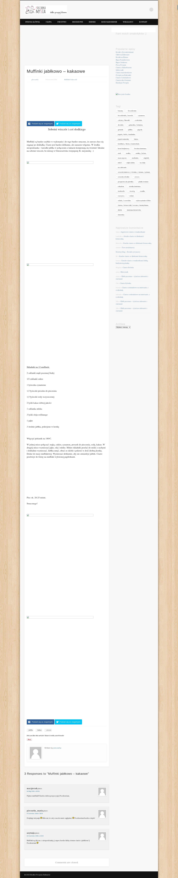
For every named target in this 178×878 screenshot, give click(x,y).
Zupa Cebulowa (121, 62)
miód (119, 163)
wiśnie (131, 196)
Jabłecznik (120, 70)
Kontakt (143, 22)
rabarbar (121, 186)
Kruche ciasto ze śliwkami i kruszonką (137, 243)
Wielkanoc (128, 22)
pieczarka (35, 79)
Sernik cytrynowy (133, 252)
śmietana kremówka (134, 210)
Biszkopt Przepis (122, 83)
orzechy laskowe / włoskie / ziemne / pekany (134, 172)
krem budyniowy (123, 148)
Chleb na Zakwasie (122, 55)
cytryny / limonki (124, 120)
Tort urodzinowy (128, 248)
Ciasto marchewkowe (124, 73)
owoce (48, 730)
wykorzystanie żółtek (143, 200)
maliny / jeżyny (141, 153)
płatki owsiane (143, 182)
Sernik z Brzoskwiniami (124, 52)
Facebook (146, 9)
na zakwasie (122, 167)
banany (120, 111)
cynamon (141, 115)
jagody (140, 130)
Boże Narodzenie (109, 22)
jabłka (31, 730)
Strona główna (32, 22)
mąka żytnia (131, 163)
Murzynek (124, 272)
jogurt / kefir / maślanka (126, 134)
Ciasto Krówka (128, 268)
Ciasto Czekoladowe (123, 78)
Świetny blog (120, 252)
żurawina (121, 215)
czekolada (138, 120)
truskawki (121, 191)
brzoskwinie (132, 111)
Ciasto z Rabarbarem (124, 68)
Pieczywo (61, 22)
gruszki (120, 130)
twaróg (132, 191)
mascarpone (122, 158)
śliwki (120, 210)
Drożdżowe (77, 22)
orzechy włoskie (123, 177)
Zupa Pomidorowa (123, 60)
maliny (128, 153)
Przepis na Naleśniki (123, 75)
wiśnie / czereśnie (124, 200)
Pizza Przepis (121, 65)
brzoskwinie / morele (125, 115)
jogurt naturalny (123, 139)
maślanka (135, 158)
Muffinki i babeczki (70, 79)
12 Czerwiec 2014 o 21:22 (35, 836)
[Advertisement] (66, 45)
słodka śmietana (134, 186)
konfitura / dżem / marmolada (128, 144)
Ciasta (49, 22)
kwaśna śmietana (140, 148)
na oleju (142, 163)
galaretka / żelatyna (136, 125)
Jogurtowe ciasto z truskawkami (133, 232)
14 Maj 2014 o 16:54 (33, 791)
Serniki (92, 22)
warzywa (121, 196)
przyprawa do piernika (125, 182)
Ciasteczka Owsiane (123, 80)
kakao (40, 730)
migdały (146, 158)
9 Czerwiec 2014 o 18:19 (35, 813)
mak (119, 153)
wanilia (142, 191)
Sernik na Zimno (122, 57)
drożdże (121, 125)
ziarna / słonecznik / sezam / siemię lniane (133, 205)
